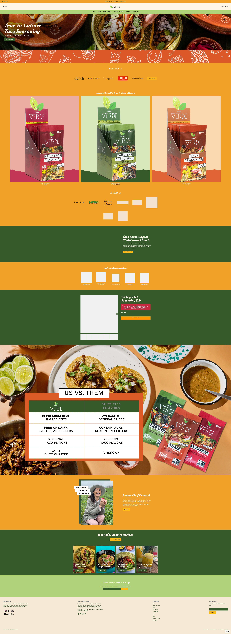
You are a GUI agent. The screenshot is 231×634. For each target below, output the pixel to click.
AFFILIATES (155, 609)
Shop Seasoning (9, 39)
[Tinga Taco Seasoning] (186, 139)
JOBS (154, 616)
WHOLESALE (155, 611)
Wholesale (136, 11)
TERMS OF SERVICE (213, 629)
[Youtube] (4, 1)
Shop (99, 11)
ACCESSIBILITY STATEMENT (223, 629)
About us (126, 509)
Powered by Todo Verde (14, 629)
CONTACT (155, 620)
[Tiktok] (7, 1)
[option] (99, 314)
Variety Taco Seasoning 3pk (131, 298)
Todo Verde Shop (7, 629)
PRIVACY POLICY (206, 629)
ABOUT (154, 613)
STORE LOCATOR (156, 605)
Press (154, 607)
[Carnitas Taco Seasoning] (115, 139)
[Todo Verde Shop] (115, 6)
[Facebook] (2, 1)
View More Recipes (115, 539)
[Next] (117, 314)
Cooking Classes (118, 11)
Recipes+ (128, 11)
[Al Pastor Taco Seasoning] (44, 139)
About (93, 11)
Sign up (212, 612)
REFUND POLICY (156, 618)
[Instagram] (6, 1)
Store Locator (107, 11)
